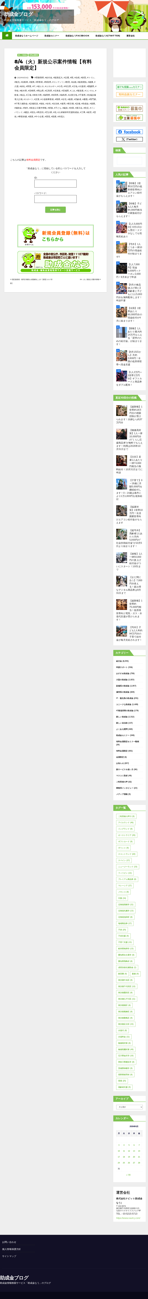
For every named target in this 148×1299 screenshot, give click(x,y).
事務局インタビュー (124, 788)
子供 (122, 930)
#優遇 (85, 99)
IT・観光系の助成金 (124, 698)
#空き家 (48, 112)
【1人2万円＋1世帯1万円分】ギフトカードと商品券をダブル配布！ (129, 378)
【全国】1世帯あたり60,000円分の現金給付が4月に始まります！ (129, 314)
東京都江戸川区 (126, 999)
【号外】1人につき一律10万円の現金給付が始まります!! (129, 250)
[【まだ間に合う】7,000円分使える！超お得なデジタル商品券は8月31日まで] (121, 581)
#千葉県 (82, 95)
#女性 (48, 103)
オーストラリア (126, 835)
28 (139, 1163)
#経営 (89, 112)
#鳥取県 (47, 82)
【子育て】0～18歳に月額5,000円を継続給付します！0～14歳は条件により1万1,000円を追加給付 (129, 489)
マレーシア (125, 885)
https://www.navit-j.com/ (128, 1218)
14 (139, 1151)
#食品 (22, 95)
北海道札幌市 (125, 911)
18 (124, 1157)
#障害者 (39, 82)
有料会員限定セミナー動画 (127, 741)
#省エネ (40, 86)
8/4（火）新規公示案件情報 (90, 279)
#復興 (31, 82)
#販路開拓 (82, 82)
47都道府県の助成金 (125, 711)
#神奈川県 (37, 95)
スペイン (124, 860)
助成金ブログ (18, 14)
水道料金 (124, 1037)
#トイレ (90, 77)
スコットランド (126, 854)
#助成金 (85, 103)
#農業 (30, 116)
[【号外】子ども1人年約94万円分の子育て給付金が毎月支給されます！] (121, 631)
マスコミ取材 (122, 776)
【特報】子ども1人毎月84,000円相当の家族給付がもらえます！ (129, 209)
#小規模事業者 (47, 99)
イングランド (125, 829)
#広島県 (48, 90)
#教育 (67, 82)
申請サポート (122, 667)
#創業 (70, 99)
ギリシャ (123, 848)
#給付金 (48, 77)
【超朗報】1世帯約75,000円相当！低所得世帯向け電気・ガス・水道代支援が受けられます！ (129, 610)
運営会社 (130, 35)
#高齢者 (77, 99)
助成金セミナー (52, 35)
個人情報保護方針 (11, 1249)
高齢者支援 (124, 1087)
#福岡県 (46, 95)
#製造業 (80, 90)
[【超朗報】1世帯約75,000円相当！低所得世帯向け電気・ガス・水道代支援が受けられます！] (121, 604)
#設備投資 (33, 103)
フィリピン (125, 873)
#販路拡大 (58, 77)
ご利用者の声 (122, 782)
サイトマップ (9, 1256)
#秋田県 (54, 95)
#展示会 (78, 108)
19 (129, 1157)
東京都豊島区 (125, 1018)
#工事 (82, 112)
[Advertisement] (55, 133)
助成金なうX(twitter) (108, 35)
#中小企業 (39, 116)
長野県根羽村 (125, 1075)
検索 (118, 150)
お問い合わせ (9, 1242)
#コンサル (89, 90)
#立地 (74, 86)
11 (124, 1151)
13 (134, 1151)
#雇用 (62, 103)
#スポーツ (28, 99)
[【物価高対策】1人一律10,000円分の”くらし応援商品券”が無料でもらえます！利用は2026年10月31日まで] (121, 434)
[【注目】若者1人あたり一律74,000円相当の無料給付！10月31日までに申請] (121, 460)
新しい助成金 (22, 55)
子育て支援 (125, 942)
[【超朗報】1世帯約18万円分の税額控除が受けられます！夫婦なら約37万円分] (121, 410)
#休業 (71, 108)
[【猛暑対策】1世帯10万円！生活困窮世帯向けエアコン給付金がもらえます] (121, 510)
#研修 (50, 108)
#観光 (17, 82)
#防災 (86, 108)
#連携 (92, 103)
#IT (33, 86)
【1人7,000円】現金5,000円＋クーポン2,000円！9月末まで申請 (128, 270)
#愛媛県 (90, 86)
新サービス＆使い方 (124, 769)
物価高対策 (124, 1043)
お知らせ (120, 763)
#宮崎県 (31, 90)
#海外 (25, 108)
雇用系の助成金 (123, 692)
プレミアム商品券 (127, 879)
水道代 (122, 1030)
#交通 (66, 77)
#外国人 (61, 116)
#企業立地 (72, 95)
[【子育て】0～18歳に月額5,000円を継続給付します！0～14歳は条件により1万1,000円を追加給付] (121, 484)
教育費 (122, 974)
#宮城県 (65, 90)
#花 (54, 112)
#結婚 (73, 82)
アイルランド (125, 822)
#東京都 (70, 103)
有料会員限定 (33, 55)
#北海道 (56, 90)
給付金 (119, 661)
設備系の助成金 (123, 686)
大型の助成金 (122, 680)
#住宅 (63, 99)
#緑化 (22, 86)
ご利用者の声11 (126, 816)
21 (139, 1157)
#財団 (83, 77)
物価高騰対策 (125, 1049)
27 (134, 1163)
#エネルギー (50, 86)
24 (119, 1163)
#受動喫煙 (39, 77)
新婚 (135, 974)
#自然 (77, 77)
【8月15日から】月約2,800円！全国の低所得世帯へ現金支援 (129, 358)
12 (129, 1151)
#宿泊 (32, 112)
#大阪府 (82, 86)
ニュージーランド (127, 867)
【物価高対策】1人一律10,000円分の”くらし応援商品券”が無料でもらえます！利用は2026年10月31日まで (129, 439)
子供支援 (123, 936)
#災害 (36, 99)
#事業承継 (22, 116)
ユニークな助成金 (124, 704)
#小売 (60, 86)
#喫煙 (57, 99)
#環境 (47, 116)
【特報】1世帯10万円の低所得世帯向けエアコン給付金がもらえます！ (129, 189)
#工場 (28, 95)
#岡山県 (40, 90)
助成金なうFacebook (77, 35)
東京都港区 (124, 1005)
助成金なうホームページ (26, 35)
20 (134, 1157)
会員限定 (120, 757)
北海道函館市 (125, 904)
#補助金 (18, 108)
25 (124, 1163)
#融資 (65, 108)
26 (129, 1163)
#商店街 (40, 112)
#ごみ (72, 90)
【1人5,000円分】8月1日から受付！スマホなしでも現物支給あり (129, 230)
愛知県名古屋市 (126, 955)
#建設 (26, 112)
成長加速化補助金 (127, 967)
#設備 (77, 103)
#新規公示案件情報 (38, 108)
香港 (122, 1081)
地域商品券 (125, 923)
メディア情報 (122, 794)
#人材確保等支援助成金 (68, 112)
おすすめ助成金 (123, 673)
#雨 (71, 77)
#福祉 (41, 103)
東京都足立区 (125, 1024)
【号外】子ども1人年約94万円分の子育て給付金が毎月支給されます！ (129, 633)
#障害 (28, 86)
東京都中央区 (125, 980)
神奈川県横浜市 (126, 1062)
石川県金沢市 (125, 1056)
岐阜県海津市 (125, 948)
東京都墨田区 (125, 993)
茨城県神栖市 (125, 1068)
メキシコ (123, 892)
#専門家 (92, 99)
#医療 (53, 116)
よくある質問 (122, 729)
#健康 (90, 82)
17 (119, 1157)
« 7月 (128, 1175)
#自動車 (24, 82)
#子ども (57, 108)
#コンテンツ (58, 82)
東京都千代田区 (126, 986)
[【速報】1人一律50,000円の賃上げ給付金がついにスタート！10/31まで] (121, 557)
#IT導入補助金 (21, 103)
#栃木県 (23, 90)
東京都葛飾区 (125, 1012)
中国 (122, 898)
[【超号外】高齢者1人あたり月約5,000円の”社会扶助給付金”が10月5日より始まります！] (121, 534)
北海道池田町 (125, 917)
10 (119, 1151)
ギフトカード (125, 841)
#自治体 (55, 103)
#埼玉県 (67, 86)
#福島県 (63, 95)
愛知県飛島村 (125, 961)
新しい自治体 (122, 723)
